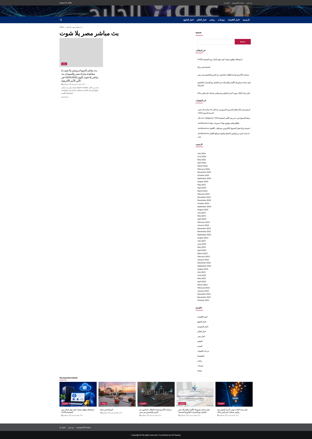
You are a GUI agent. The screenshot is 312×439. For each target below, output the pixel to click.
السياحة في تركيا (203, 67)
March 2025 (202, 191)
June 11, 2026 (192, 415)
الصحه (199, 346)
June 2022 (201, 275)
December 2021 (204, 294)
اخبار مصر (201, 336)
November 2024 (204, 200)
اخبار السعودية (202, 326)
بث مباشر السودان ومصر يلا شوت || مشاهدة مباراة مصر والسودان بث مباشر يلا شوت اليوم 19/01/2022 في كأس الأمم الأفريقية (79, 76)
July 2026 (201, 153)
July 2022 (201, 272)
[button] (61, 20)
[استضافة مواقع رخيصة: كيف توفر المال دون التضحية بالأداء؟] (78, 394)
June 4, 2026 (231, 415)
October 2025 (203, 175)
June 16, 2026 (153, 415)
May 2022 (201, 278)
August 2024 (202, 209)
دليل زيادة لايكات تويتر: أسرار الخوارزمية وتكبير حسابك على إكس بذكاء (223, 93)
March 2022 (202, 285)
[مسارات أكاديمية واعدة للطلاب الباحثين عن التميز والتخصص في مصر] (156, 394)
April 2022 (201, 281)
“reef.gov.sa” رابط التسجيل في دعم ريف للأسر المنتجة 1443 (227, 118)
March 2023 (202, 253)
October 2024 (203, 203)
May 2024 (201, 216)
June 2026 (201, 156)
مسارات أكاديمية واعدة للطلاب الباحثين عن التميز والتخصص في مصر (223, 75)
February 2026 (203, 169)
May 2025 (201, 185)
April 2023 (201, 250)
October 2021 (203, 300)
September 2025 (204, 178)
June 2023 (201, 244)
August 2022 (202, 269)
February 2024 (203, 222)
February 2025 (203, 194)
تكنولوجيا (200, 356)
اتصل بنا (226, 3)
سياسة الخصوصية (238, 3)
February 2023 (203, 256)
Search (198, 32)
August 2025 (202, 181)
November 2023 (204, 231)
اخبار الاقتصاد (234, 19)
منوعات (221, 19)
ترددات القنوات (203, 351)
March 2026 (202, 166)
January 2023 (203, 260)
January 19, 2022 (76, 84)
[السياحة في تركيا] (117, 394)
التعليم (199, 341)
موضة (199, 370)
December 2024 (204, 197)
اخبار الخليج (188, 19)
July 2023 (201, 241)
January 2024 (203, 225)
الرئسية (246, 19)
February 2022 (203, 288)
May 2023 (201, 247)
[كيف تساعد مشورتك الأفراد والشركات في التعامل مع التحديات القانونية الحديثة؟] (195, 394)
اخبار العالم (201, 19)
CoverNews (164, 435)
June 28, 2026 (114, 413)
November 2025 (204, 172)
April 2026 (201, 163)
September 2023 (204, 234)
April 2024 (201, 219)
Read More (64, 97)
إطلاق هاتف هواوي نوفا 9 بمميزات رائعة (224, 123)
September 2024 (204, 206)
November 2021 (204, 297)
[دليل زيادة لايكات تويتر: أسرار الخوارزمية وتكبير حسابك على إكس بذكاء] (234, 394)
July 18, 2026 (75, 415)
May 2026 (201, 160)
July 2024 (201, 213)
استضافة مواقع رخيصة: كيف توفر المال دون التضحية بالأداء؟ (219, 59)
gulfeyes (65, 84)
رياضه (212, 19)
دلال (199, 118)
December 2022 (204, 263)
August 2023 (202, 238)
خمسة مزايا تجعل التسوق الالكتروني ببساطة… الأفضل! (230, 128)
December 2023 (204, 228)
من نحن (249, 3)
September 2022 (204, 266)
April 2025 (201, 188)
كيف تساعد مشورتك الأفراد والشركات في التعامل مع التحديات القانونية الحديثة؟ (224, 83)
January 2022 (203, 291)
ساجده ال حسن (204, 109)
